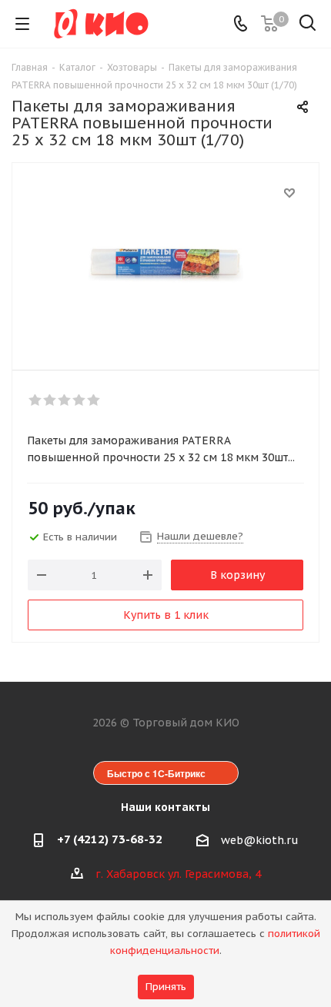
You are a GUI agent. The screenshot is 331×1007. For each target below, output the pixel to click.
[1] (35, 400)
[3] (65, 400)
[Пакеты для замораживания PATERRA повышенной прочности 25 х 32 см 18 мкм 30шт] (165, 259)
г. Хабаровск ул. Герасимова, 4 (178, 874)
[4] (79, 400)
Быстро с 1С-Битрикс (156, 773)
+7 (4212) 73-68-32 (109, 839)
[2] (50, 400)
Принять (165, 986)
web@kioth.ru (260, 840)
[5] (94, 400)
